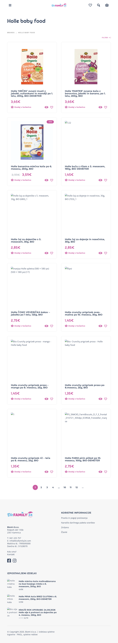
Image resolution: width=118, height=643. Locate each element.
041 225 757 (15, 538)
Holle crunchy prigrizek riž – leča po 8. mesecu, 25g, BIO (30, 459)
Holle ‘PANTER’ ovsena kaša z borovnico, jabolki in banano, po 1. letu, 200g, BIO (85, 93)
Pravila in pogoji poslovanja (74, 518)
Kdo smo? (11, 551)
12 (77, 487)
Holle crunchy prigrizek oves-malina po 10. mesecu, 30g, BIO (83, 313)
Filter (105, 38)
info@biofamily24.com (20, 540)
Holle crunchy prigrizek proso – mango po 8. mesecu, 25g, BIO (29, 386)
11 (71, 487)
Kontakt (11, 554)
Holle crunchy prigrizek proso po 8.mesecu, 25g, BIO (84, 386)
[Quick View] (46, 107)
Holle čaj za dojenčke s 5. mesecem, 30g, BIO (26, 240)
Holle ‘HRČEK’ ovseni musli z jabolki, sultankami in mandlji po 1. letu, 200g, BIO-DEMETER (32, 93)
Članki (64, 532)
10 (65, 487)
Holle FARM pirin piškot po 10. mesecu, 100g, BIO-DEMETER (83, 459)
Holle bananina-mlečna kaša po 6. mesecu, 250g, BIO (31, 167)
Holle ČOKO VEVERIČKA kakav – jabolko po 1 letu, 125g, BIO (30, 313)
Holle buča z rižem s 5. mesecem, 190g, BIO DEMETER (85, 167)
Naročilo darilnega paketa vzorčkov (78, 522)
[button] (10, 5)
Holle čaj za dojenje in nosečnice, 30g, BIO (85, 240)
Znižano (65, 527)
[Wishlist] (90, 5)
